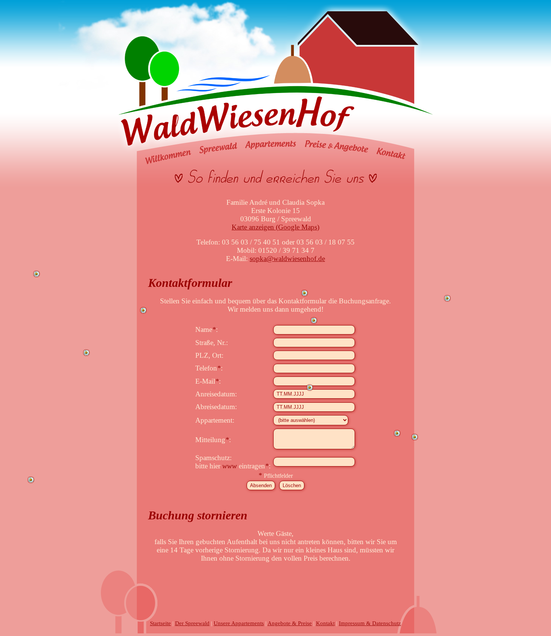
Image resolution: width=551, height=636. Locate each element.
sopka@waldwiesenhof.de (287, 258)
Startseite (160, 623)
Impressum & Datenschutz (370, 623)
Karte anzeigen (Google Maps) (275, 227)
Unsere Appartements (239, 623)
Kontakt (325, 623)
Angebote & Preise (290, 623)
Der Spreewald (192, 623)
